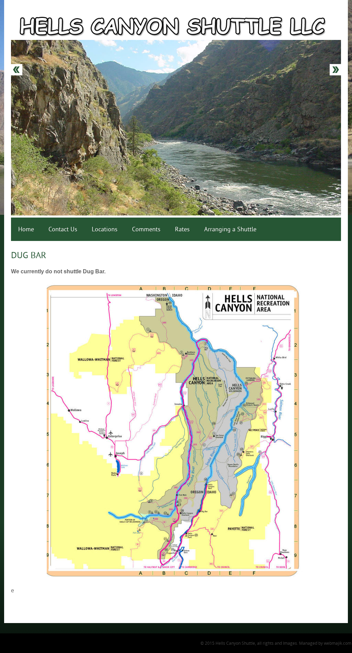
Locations (105, 229)
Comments (146, 229)
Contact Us (62, 229)
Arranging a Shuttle (230, 229)
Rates (182, 229)
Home (26, 229)
